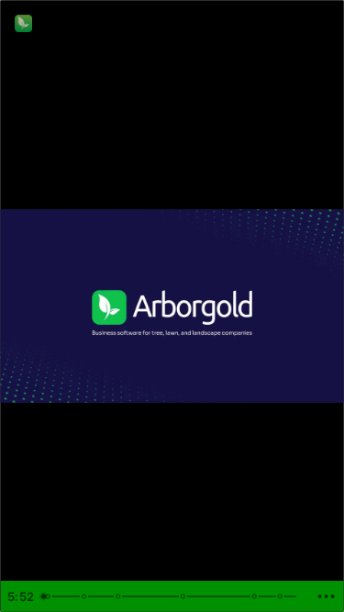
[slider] (171, 596)
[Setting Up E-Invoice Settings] (47, 596)
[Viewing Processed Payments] (282, 596)
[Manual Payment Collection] (184, 596)
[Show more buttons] (325, 596)
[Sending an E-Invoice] (119, 596)
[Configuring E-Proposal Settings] (84, 596)
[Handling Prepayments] (257, 596)
